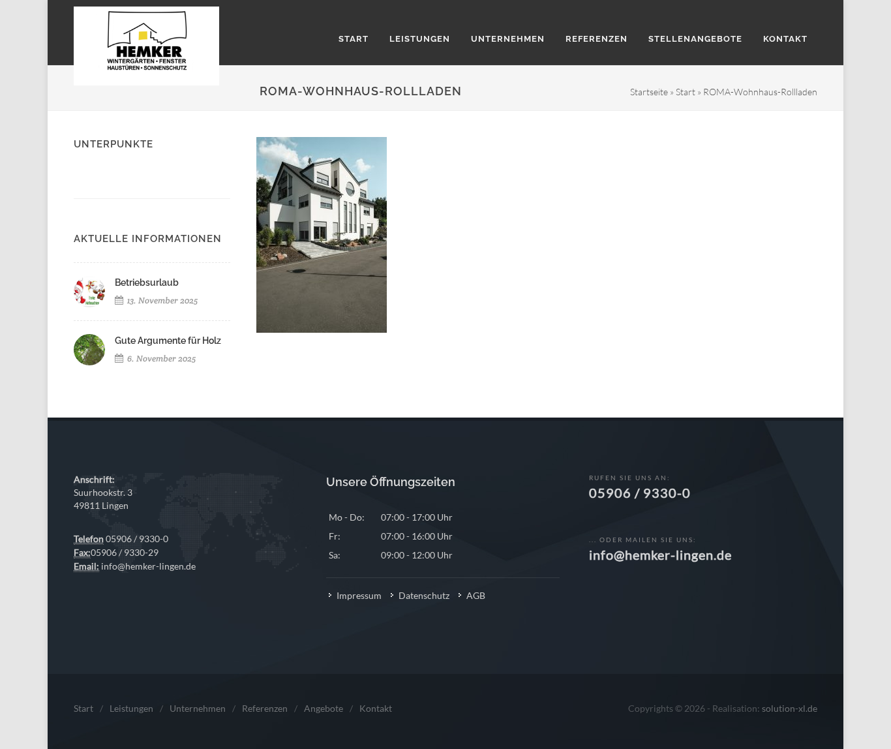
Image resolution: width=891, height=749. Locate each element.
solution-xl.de (789, 708)
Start (685, 91)
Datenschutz (424, 595)
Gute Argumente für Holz (168, 340)
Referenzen (265, 708)
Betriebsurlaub (147, 282)
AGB (475, 595)
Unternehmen (198, 708)
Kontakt (375, 708)
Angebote (323, 708)
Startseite (649, 91)
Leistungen (131, 708)
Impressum (359, 595)
